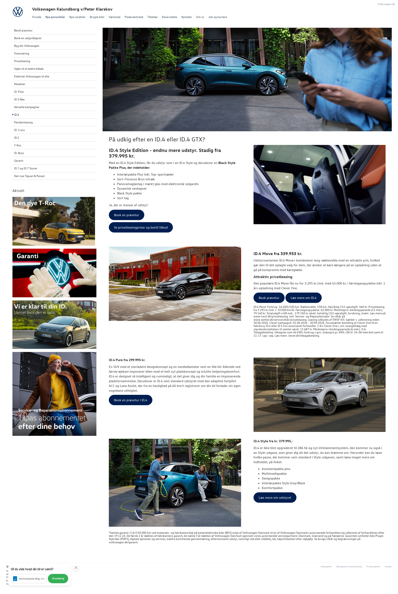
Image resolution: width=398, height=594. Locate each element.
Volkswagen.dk (386, 4)
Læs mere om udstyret (275, 497)
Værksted (114, 17)
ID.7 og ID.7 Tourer (25, 168)
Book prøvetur (269, 298)
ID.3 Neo (19, 99)
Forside (36, 17)
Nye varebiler (77, 17)
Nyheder (186, 17)
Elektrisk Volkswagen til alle (31, 76)
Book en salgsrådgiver (28, 38)
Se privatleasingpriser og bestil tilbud (141, 227)
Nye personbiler (55, 17)
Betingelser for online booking (349, 566)
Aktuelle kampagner (26, 107)
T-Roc (17, 145)
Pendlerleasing (23, 122)
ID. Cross (19, 130)
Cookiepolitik (326, 566)
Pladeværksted (134, 17)
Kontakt (388, 566)
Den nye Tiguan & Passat (29, 176)
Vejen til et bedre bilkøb (29, 69)
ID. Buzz (19, 153)
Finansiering (21, 53)
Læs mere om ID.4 (304, 298)
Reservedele (169, 17)
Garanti (18, 161)
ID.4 (16, 115)
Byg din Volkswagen (26, 46)
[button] (39, 575)
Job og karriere (217, 17)
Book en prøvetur (126, 215)
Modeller (19, 84)
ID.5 (16, 138)
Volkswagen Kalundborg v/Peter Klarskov (72, 9)
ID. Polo (19, 92)
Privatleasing (22, 61)
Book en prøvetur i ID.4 (130, 400)
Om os (200, 17)
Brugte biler (97, 17)
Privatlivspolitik (373, 566)
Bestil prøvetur (23, 30)
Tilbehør (152, 17)
